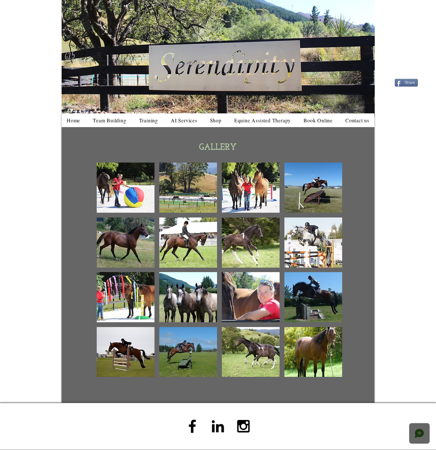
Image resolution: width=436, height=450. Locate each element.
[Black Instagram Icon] (243, 426)
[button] (125, 188)
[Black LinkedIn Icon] (218, 426)
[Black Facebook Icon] (192, 426)
